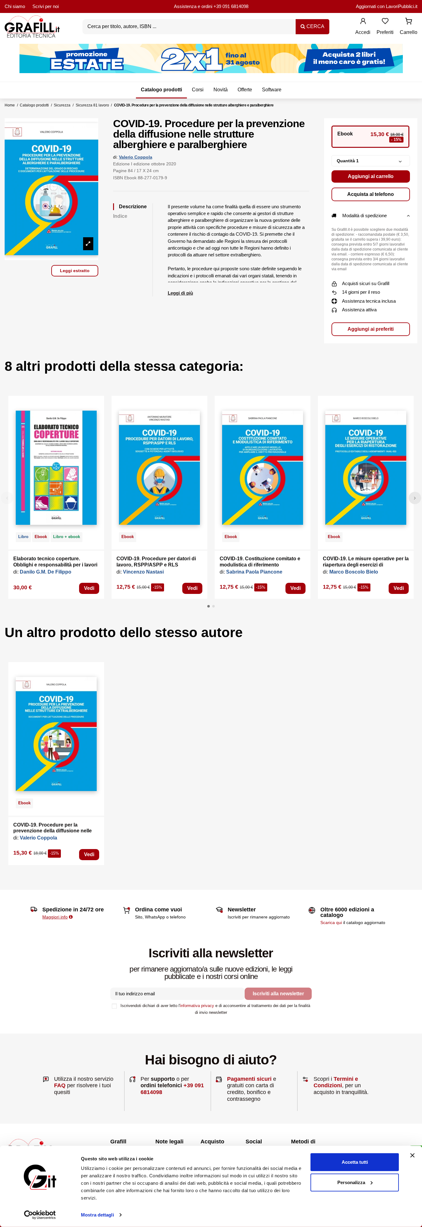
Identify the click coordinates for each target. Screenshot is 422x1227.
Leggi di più (180, 293)
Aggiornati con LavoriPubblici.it (386, 6)
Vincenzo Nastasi (143, 571)
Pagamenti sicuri (249, 1079)
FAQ (59, 1085)
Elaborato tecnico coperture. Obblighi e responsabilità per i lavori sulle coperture (55, 564)
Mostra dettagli (97, 1214)
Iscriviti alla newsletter (278, 993)
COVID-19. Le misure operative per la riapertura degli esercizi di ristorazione (366, 564)
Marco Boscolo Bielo (353, 571)
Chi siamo (15, 6)
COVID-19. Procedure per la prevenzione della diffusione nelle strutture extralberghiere (52, 830)
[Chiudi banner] (412, 1155)
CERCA (314, 26)
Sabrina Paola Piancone (254, 571)
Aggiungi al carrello (371, 176)
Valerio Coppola (135, 157)
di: (115, 157)
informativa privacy (197, 1005)
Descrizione (133, 206)
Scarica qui (331, 922)
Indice (120, 216)
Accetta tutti (355, 1162)
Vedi (89, 588)
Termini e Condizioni (336, 1082)
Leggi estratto (75, 270)
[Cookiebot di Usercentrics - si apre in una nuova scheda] (40, 1215)
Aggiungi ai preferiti (371, 329)
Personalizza (351, 1182)
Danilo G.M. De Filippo (45, 571)
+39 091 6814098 (230, 6)
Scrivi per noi (45, 6)
